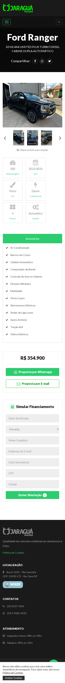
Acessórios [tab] (32, 238)
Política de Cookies (13, 552)
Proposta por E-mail (35, 383)
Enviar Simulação (30, 495)
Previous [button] (5, 137)
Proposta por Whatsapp (35, 372)
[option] (32, 105)
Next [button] (60, 137)
